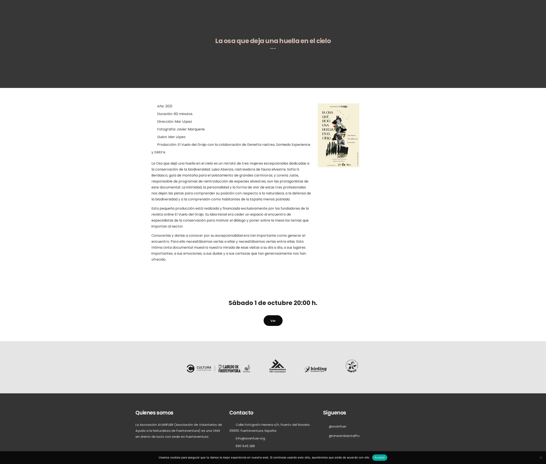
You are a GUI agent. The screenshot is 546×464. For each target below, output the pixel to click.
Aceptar (379, 457)
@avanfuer (337, 426)
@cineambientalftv (344, 435)
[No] (541, 457)
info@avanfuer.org (250, 438)
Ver (273, 321)
